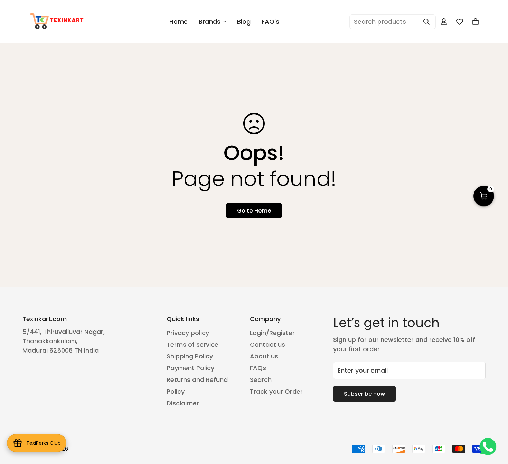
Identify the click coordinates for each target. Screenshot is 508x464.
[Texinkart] (57, 21)
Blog (244, 21)
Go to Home (254, 211)
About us (264, 356)
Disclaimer (183, 403)
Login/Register (272, 332)
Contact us (267, 344)
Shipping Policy (190, 356)
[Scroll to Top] (494, 426)
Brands (209, 21)
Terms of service (192, 344)
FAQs (258, 368)
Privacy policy (188, 332)
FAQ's (270, 21)
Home (178, 21)
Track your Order (276, 391)
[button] (475, 22)
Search (261, 379)
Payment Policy (190, 368)
